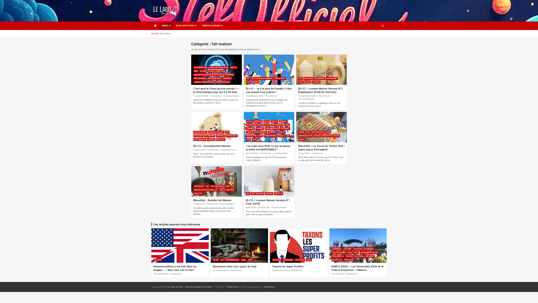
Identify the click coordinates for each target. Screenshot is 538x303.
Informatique (214, 78)
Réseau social (223, 82)
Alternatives (200, 67)
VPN (248, 139)
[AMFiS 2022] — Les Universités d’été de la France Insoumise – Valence (357, 268)
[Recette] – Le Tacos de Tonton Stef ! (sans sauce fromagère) (321, 147)
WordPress (269, 287)
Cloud (203, 71)
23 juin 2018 (303, 153)
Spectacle (349, 260)
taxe (309, 260)
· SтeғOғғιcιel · (215, 96)
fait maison (199, 78)
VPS (254, 139)
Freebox (250, 128)
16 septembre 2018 (254, 96)
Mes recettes (305, 136)
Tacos (336, 136)
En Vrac (220, 136)
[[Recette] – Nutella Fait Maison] (216, 181)
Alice (249, 121)
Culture (347, 249)
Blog (225, 67)
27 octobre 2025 (220, 270)
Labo (243, 260)
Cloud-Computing (216, 71)
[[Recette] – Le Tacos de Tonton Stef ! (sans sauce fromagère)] (321, 127)
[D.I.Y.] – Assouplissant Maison (211, 146)
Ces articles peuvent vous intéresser (176, 224)
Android (258, 121)
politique (299, 260)
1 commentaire (280, 153)
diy (248, 78)
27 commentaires (306, 99)
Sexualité (337, 260)
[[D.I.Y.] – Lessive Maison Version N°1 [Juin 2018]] (269, 181)
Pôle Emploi (338, 256)
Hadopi (260, 128)
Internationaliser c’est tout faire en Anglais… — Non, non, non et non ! (174, 268)
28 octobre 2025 (160, 274)
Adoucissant (200, 132)
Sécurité (370, 256)
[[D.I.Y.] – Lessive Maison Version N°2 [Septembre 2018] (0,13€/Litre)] (321, 69)
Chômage (336, 249)
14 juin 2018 (198, 204)
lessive (316, 82)
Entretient (279, 78)
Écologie (218, 75)
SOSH (281, 136)
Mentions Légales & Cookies (198, 287)
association (215, 67)
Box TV (233, 67)
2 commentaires (231, 96)
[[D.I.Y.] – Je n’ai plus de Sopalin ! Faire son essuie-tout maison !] (269, 69)
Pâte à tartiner (226, 190)
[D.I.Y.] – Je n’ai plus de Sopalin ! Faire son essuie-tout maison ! (269, 90)
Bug (196, 71)
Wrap (301, 139)
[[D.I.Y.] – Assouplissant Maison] (216, 127)
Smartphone (270, 136)
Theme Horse (232, 287)
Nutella (213, 190)
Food (327, 132)
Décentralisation (202, 75)
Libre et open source (204, 82)
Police (349, 256)
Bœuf (301, 132)
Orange (272, 132)
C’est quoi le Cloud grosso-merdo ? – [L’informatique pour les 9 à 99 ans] (216, 90)
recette (221, 139)
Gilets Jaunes (338, 253)
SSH (287, 136)
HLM (350, 253)
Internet (227, 78)
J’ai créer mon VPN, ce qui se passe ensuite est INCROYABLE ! (268, 147)
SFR (260, 136)
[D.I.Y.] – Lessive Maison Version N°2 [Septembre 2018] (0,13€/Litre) (320, 90)
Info (356, 253)
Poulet (281, 132)
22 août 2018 (199, 150)
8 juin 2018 (250, 207)
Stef (250, 260)
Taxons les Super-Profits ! (288, 266)
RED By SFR (251, 136)
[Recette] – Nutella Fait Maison (212, 200)
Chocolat (199, 186)
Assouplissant (216, 132)
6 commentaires (279, 207)
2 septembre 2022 (280, 270)
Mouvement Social (369, 253)
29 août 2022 (337, 274)
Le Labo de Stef (175, 287)
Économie (229, 75)
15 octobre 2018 (200, 96)
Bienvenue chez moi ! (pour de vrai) (234, 266)
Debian (283, 121)
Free (287, 125)
